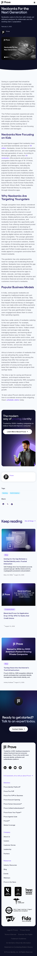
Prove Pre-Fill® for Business (13, 795)
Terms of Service (10, 934)
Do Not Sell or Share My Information (18, 943)
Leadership (7, 849)
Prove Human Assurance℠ (13, 804)
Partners (7, 853)
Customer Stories (10, 845)
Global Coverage (9, 825)
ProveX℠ (7, 821)
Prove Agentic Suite (10, 816)
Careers (6, 841)
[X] (10, 767)
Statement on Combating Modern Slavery (18, 947)
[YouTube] (15, 767)
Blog (5, 869)
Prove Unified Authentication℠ (14, 808)
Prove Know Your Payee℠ (12, 812)
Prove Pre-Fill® (9, 791)
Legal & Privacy (12, 930)
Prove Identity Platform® (12, 787)
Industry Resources (10, 865)
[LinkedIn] (5, 767)
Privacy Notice (25, 930)
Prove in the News (10, 882)
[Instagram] (20, 767)
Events (6, 873)
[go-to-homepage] (10, 747)
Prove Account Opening (12, 799)
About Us (7, 836)
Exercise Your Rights (25, 934)
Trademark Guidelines (18, 938)
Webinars (7, 878)
